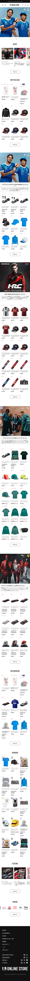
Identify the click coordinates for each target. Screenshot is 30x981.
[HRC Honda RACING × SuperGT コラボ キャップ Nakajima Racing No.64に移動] (24, 112)
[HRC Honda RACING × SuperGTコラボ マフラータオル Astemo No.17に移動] (24, 364)
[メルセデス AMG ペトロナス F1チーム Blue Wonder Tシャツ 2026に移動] (6, 240)
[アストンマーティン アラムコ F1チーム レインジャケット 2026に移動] (15, 530)
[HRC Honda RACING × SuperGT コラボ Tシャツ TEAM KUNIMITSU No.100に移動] (6, 311)
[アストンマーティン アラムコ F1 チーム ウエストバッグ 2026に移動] (24, 530)
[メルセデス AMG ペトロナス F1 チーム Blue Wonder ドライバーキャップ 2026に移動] (15, 222)
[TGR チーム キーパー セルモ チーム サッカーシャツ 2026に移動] (15, 703)
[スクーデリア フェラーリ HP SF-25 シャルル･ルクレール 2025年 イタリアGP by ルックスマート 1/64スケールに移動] (24, 622)
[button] (2, 5)
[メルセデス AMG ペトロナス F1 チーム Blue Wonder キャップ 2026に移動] (24, 240)
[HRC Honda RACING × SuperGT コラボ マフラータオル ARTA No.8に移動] (15, 382)
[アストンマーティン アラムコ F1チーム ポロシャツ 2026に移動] (6, 512)
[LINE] (27, 960)
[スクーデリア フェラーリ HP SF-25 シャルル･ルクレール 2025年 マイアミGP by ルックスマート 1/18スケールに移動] (6, 622)
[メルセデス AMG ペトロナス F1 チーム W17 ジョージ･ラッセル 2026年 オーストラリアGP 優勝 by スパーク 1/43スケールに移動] (15, 200)
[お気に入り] (22, 5)
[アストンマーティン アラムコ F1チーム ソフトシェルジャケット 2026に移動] (24, 512)
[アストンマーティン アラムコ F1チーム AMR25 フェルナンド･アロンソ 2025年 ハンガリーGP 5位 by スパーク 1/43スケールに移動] (6, 455)
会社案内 (4, 936)
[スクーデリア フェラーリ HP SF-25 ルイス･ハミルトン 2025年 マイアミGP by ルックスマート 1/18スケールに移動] (24, 600)
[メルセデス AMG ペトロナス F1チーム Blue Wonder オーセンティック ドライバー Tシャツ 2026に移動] (24, 222)
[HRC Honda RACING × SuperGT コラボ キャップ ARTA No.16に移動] (15, 130)
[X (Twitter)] (27, 955)
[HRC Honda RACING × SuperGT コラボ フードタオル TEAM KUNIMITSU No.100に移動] (24, 382)
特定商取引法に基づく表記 (8, 938)
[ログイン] (25, 5)
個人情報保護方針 (6, 933)
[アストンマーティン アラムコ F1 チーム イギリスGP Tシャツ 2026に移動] (24, 455)
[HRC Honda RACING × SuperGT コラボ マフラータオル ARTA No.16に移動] (6, 382)
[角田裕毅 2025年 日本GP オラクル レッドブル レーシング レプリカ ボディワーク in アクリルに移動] (6, 90)
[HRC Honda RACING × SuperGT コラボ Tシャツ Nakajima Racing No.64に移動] (15, 311)
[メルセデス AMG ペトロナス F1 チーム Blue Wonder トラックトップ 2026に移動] (15, 240)
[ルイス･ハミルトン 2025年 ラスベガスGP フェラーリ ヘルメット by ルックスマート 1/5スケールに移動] (6, 643)
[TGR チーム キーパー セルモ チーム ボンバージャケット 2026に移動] (6, 112)
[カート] (27, 5)
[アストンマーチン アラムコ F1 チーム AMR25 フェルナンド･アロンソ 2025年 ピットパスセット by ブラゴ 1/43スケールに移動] (15, 455)
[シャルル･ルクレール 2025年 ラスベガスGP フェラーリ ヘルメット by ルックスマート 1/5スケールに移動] (24, 643)
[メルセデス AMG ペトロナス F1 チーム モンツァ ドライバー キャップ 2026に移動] (6, 222)
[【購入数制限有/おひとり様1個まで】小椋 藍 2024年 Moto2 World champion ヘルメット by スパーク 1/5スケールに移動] (6, 725)
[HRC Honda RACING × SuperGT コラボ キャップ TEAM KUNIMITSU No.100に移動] (15, 112)
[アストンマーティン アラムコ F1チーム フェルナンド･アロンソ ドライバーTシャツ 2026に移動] (24, 494)
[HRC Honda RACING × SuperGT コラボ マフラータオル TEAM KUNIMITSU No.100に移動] (6, 364)
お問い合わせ (5, 950)
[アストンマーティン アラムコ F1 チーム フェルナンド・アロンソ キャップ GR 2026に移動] (15, 476)
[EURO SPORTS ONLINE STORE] (15, 968)
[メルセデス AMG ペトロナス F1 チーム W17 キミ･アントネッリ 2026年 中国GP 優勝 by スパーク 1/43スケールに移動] (6, 200)
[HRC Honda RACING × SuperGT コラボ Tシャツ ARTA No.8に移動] (6, 329)
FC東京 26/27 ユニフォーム (15, 1)
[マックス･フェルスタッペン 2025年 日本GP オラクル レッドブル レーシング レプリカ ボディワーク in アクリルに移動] (15, 90)
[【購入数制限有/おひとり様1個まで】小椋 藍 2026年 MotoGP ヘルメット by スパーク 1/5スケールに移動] (24, 92)
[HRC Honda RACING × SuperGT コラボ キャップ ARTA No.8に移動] (24, 130)
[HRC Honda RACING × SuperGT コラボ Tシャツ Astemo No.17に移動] (24, 311)
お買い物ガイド (5, 944)
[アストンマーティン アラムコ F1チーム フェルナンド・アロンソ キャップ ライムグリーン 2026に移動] (24, 476)
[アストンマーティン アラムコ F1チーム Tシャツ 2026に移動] (15, 494)
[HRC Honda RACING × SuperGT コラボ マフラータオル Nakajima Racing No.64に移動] (15, 364)
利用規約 (4, 930)
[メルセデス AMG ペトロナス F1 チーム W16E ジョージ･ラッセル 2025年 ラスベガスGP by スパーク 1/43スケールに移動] (24, 200)
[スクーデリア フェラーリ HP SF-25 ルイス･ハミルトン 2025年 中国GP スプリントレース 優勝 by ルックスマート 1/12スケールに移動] (6, 600)
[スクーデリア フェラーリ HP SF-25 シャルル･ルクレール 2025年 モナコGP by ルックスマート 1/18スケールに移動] (15, 600)
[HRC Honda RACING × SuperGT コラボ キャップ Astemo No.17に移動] (6, 130)
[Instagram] (24, 955)
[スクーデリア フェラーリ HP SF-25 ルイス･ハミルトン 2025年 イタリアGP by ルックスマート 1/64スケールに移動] (15, 622)
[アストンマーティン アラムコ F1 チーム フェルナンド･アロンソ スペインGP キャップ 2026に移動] (6, 476)
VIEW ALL (15, 72)
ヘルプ (3, 947)
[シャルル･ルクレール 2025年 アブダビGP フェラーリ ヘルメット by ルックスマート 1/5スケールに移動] (15, 643)
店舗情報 (4, 941)
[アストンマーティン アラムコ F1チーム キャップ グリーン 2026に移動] (6, 494)
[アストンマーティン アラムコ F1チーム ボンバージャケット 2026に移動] (15, 512)
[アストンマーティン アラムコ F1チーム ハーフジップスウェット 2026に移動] (6, 530)
